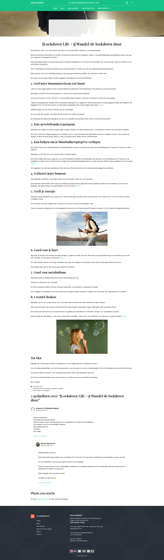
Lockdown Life (37, 386)
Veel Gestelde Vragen (77, 522)
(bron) (101, 105)
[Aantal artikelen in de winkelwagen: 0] (131, 2)
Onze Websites (103, 8)
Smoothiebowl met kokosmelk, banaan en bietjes (48, 388)
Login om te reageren (40, 436)
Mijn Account (73, 8)
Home (55, 8)
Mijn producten (88, 8)
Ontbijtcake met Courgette (41, 390)
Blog (62, 8)
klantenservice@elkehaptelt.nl (83, 532)
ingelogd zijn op (43, 499)
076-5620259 (76, 535)
